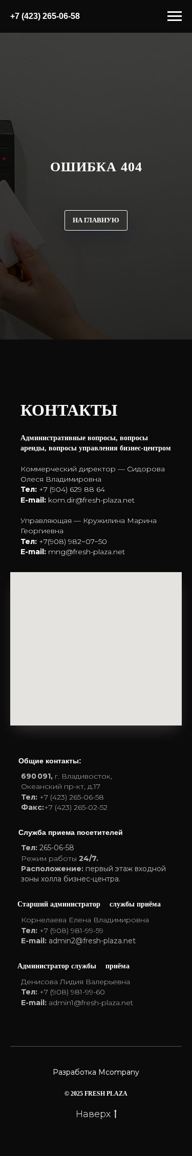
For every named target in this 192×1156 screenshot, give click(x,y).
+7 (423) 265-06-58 (45, 16)
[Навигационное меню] (174, 16)
